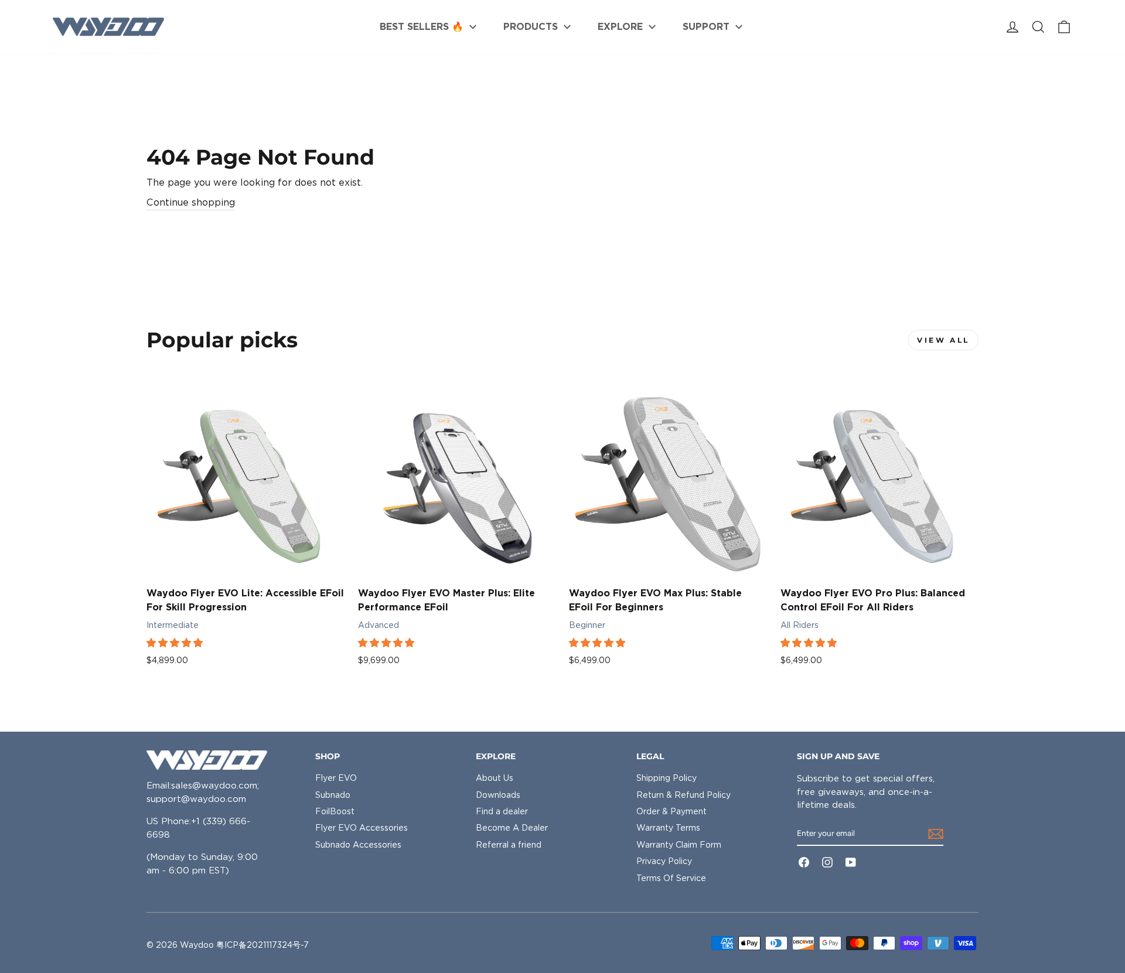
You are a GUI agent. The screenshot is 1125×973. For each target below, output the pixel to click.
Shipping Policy (666, 778)
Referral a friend (508, 844)
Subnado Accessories (358, 844)
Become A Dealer (512, 827)
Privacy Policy (664, 861)
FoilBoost (334, 811)
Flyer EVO (336, 778)
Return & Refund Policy (683, 795)
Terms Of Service (671, 878)
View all (943, 340)
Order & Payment (671, 811)
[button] (175, 642)
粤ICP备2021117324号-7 (262, 945)
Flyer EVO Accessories (361, 827)
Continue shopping (190, 202)
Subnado (332, 795)
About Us (494, 778)
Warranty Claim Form (678, 844)
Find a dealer (502, 811)
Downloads (498, 795)
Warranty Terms (668, 827)
